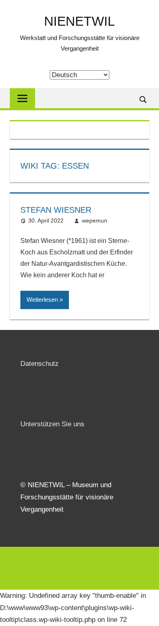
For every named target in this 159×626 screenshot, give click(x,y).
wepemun (94, 220)
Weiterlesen (42, 299)
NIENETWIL (79, 21)
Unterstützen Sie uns (52, 424)
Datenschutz (39, 364)
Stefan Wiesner (55, 209)
